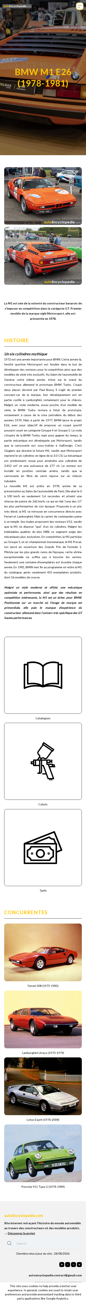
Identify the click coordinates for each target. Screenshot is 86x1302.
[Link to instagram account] (73, 1264)
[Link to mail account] (79, 1264)
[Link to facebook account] (61, 1264)
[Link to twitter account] (67, 1264)
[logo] (17, 6)
